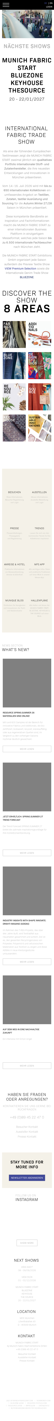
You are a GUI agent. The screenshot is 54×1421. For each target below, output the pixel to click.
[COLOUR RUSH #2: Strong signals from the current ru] (9, 1221)
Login (49, 6)
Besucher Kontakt (27, 1126)
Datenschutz (44, 1405)
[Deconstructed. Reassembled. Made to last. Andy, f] (9, 1210)
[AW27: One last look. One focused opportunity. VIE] (9, 1231)
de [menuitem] (45, 3)
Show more (27, 1242)
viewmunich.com (43, 1400)
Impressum (30, 1405)
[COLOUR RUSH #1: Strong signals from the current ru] (27, 1231)
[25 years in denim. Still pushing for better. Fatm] (44, 1221)
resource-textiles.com (37, 1403)
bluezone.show (17, 1403)
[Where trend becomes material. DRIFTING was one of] (27, 1210)
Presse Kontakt (27, 1136)
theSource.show (15, 1405)
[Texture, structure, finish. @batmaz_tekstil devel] (44, 1210)
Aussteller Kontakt (27, 1131)
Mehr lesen (27, 748)
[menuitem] (45, 3)
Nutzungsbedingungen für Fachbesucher (29, 1408)
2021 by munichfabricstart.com (19, 1400)
